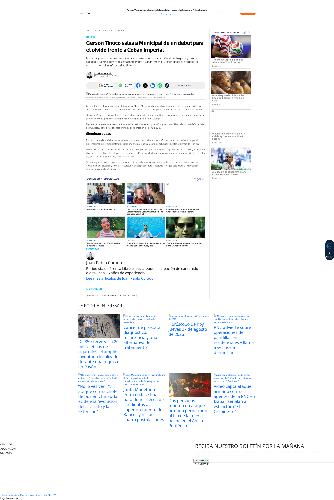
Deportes (99, 30)
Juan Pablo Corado (103, 73)
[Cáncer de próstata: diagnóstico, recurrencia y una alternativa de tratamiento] (144, 319)
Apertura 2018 (92, 295)
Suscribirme (200, 460)
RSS (54, 495)
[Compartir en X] (145, 85)
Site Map (48, 495)
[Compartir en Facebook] (138, 85)
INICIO (88, 30)
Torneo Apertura (115, 30)
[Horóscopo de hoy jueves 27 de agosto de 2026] (190, 317)
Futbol (134, 295)
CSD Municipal (124, 295)
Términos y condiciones (31, 495)
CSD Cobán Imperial (108, 295)
